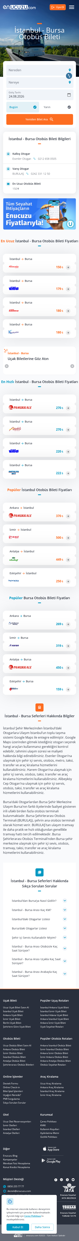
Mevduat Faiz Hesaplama (16, 1163)
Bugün (13, 107)
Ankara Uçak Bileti (13, 1015)
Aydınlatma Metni (49, 1133)
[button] (39, 900)
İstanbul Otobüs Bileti (14, 1057)
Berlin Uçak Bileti (12, 1023)
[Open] (69, 82)
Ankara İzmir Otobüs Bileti (54, 1053)
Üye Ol (60, 7)
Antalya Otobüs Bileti (14, 1061)
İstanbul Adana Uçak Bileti (54, 1015)
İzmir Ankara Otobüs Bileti (54, 1057)
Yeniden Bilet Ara (37, 119)
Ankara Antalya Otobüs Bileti (55, 1061)
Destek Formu (10, 1083)
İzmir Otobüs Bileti (13, 1053)
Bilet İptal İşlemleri (13, 1091)
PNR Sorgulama (11, 1099)
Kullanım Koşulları (49, 1129)
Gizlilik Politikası (48, 1137)
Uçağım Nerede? (12, 1095)
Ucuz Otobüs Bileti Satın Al (17, 1045)
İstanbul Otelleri (11, 1129)
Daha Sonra (42, 1227)
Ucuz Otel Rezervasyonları (17, 1121)
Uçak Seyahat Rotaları (52, 1026)
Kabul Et (17, 1227)
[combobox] (37, 72)
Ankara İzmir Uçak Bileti (53, 1023)
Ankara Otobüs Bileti (14, 1049)
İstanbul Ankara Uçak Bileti (54, 1007)
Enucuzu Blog (10, 1155)
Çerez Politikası (32, 1216)
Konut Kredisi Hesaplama (16, 1167)
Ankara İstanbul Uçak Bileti (54, 1019)
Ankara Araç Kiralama (52, 1087)
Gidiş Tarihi (15, 92)
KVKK (43, 1125)
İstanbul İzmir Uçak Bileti (53, 1011)
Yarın (47, 107)
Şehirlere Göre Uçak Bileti (17, 1026)
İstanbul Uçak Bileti (13, 1011)
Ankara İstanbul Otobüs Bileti (55, 1045)
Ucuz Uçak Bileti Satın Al (16, 1007)
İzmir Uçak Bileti (11, 1019)
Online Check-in (11, 1087)
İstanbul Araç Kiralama (52, 1091)
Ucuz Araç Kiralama (50, 1083)
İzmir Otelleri (10, 1125)
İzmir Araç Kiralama (50, 1095)
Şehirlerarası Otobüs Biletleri (18, 1064)
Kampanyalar (10, 1159)
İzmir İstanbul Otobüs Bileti (54, 1049)
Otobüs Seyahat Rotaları (53, 1064)
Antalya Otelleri (11, 1133)
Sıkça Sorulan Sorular (14, 1102)
